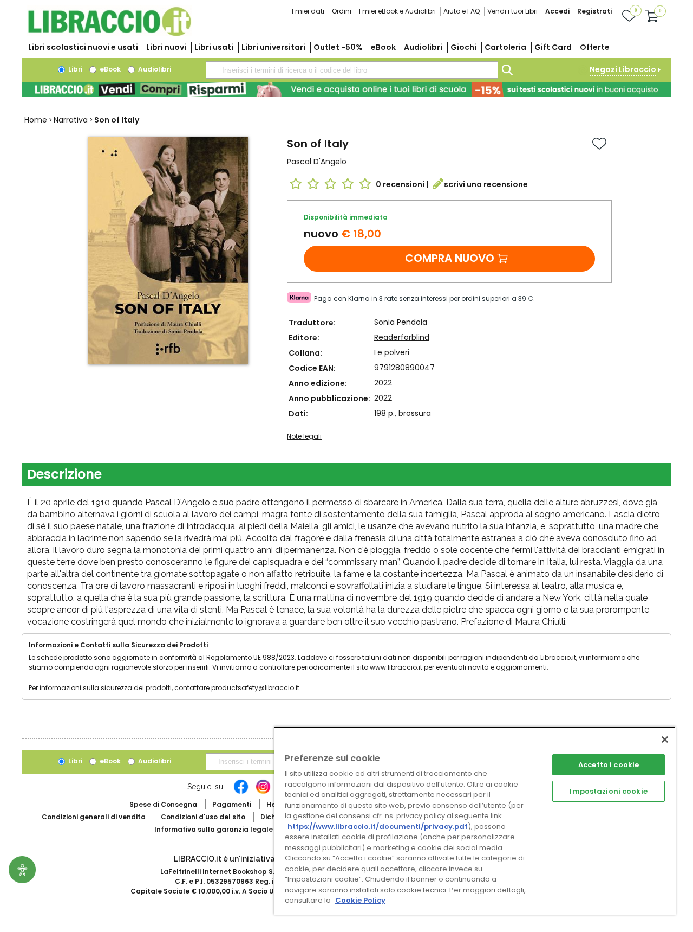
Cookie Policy (360, 900)
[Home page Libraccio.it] (109, 33)
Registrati (594, 11)
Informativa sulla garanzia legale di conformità (238, 829)
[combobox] (352, 70)
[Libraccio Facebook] (241, 792)
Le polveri (391, 352)
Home (35, 119)
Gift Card (553, 47)
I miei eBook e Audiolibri (397, 11)
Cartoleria (505, 47)
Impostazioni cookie (608, 791)
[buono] (346, 89)
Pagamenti (231, 804)
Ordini (341, 11)
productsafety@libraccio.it (255, 687)
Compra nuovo (449, 258)
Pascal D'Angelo (316, 161)
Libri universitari (273, 47)
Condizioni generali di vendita (94, 816)
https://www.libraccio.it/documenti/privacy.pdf (377, 826)
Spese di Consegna (163, 804)
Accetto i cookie (608, 765)
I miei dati (308, 11)
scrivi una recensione (486, 184)
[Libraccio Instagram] (263, 792)
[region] (475, 821)
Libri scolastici (83, 47)
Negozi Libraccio (623, 69)
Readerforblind (401, 337)
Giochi (463, 47)
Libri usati (213, 47)
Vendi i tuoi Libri (512, 11)
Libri (74, 69)
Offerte (595, 47)
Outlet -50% (338, 47)
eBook (383, 47)
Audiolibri (423, 47)
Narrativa (71, 119)
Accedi (557, 11)
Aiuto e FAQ (461, 11)
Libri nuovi (166, 47)
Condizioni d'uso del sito (203, 816)
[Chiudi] (665, 739)
